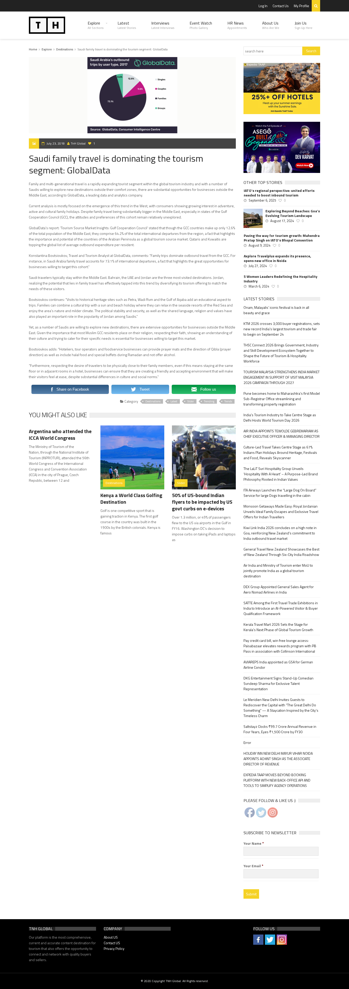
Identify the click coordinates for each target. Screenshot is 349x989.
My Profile (301, 5)
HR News (237, 25)
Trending (209, 401)
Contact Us (281, 5)
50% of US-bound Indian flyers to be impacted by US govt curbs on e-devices (202, 501)
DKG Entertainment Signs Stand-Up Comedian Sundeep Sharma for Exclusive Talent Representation (278, 683)
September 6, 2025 (262, 200)
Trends (228, 401)
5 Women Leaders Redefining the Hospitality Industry (280, 278)
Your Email (253, 866)
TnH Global (78, 143)
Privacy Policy (114, 948)
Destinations (64, 49)
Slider (190, 401)
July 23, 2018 (55, 143)
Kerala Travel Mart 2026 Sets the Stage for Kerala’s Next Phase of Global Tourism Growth (278, 627)
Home (33, 49)
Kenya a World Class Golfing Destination (131, 498)
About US (111, 937)
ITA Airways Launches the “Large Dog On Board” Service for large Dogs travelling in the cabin (279, 492)
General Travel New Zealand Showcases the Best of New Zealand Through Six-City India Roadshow (281, 551)
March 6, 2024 (259, 286)
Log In (263, 5)
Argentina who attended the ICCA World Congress (60, 434)
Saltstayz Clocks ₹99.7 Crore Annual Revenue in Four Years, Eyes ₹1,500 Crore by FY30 (279, 729)
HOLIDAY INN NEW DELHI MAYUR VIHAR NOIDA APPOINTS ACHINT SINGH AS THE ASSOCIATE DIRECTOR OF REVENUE (278, 759)
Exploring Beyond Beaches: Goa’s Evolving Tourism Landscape (292, 213)
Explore (95, 25)
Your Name (253, 843)
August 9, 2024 (259, 245)
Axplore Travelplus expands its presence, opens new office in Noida (277, 258)
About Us (270, 25)
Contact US (112, 943)
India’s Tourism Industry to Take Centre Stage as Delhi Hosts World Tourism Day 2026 (279, 417)
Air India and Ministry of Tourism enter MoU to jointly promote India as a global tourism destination (278, 571)
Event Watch (201, 25)
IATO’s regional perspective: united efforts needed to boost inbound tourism (279, 192)
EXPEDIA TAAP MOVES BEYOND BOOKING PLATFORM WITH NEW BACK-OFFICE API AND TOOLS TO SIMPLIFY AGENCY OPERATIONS (276, 780)
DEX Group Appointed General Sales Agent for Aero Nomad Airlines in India (278, 589)
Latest (127, 25)
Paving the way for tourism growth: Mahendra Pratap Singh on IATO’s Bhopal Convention (282, 238)
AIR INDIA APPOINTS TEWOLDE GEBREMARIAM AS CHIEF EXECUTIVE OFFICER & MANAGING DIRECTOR (281, 433)
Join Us (303, 25)
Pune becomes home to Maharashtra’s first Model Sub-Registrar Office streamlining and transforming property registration (281, 399)
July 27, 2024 (258, 265)
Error (247, 742)
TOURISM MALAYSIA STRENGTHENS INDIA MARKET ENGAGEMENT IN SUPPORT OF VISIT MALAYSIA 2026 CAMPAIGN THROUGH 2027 (281, 377)
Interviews (162, 25)
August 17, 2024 (282, 220)
